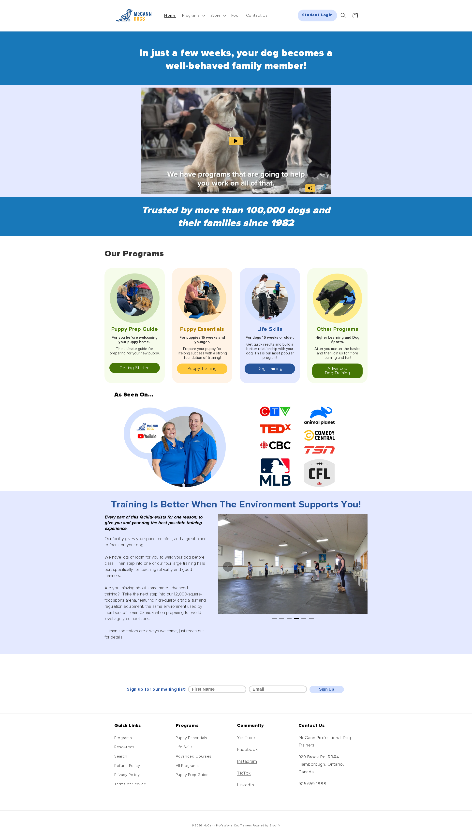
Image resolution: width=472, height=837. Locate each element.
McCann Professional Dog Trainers (228, 825)
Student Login (317, 15)
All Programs (187, 765)
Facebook (247, 749)
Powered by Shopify (266, 825)
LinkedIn (245, 784)
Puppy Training (202, 368)
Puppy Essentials (191, 737)
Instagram (247, 761)
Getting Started (134, 367)
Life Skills (184, 747)
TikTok (244, 773)
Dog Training (269, 368)
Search (120, 756)
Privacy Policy (127, 774)
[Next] (358, 567)
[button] (193, 15)
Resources (124, 747)
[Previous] (228, 567)
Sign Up (326, 689)
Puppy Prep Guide (192, 774)
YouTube (246, 737)
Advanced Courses (194, 756)
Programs (123, 737)
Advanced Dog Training (337, 371)
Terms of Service (130, 784)
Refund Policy (127, 765)
